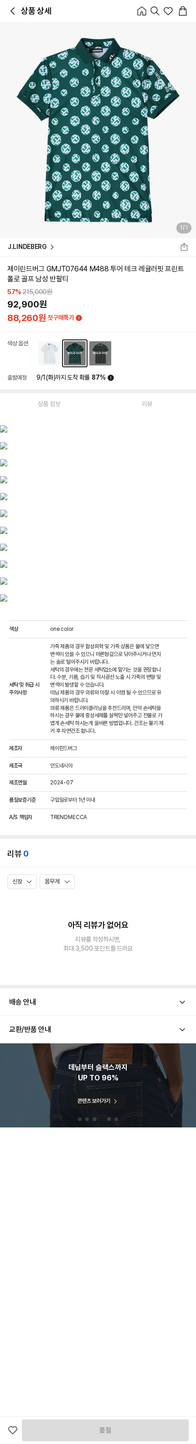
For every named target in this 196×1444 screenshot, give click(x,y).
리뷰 (147, 403)
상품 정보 (49, 403)
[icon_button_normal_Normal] (12, 10)
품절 (105, 1430)
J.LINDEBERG (27, 246)
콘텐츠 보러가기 (93, 1101)
